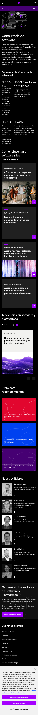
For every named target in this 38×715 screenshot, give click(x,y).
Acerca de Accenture (9, 639)
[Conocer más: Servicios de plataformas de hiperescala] (19, 293)
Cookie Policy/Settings (10, 662)
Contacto (5, 643)
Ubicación (5, 647)
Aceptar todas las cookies (19, 697)
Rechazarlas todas (19, 703)
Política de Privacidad (9, 655)
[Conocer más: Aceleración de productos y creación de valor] (19, 259)
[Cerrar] (35, 669)
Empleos (5, 635)
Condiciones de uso (9, 659)
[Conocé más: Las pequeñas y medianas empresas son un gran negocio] (19, 183)
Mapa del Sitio (7, 651)
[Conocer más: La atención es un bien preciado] (19, 223)
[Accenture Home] (19, 2)
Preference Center (8, 631)
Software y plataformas (10, 9)
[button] (12, 614)
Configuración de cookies (19, 709)
